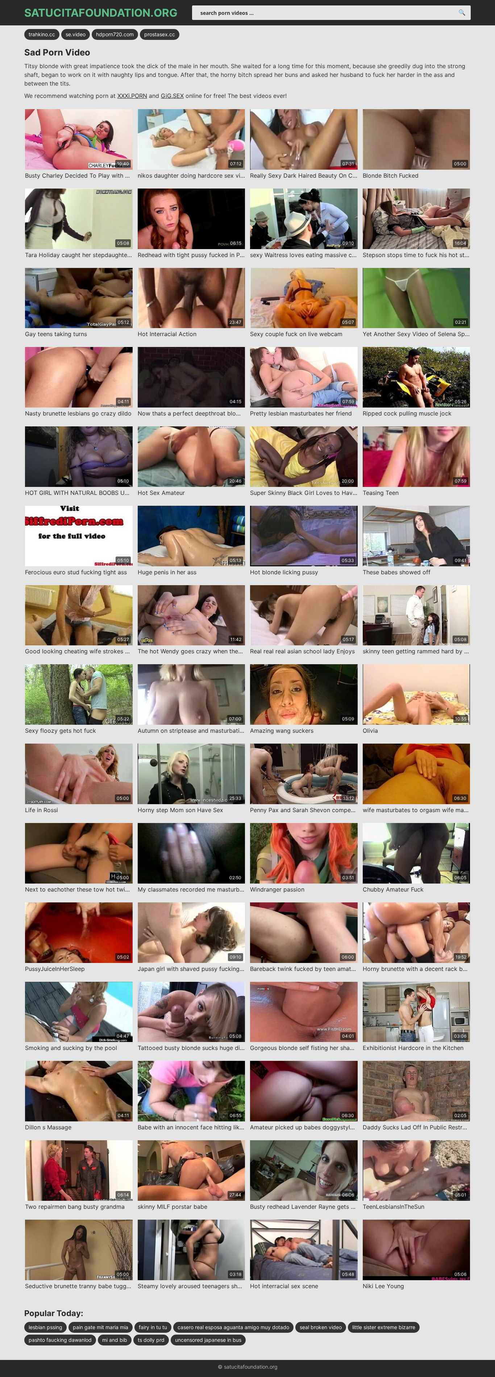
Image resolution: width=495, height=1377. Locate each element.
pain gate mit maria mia (100, 1327)
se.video (76, 34)
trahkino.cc (42, 34)
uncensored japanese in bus (208, 1340)
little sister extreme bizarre (383, 1327)
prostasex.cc (159, 34)
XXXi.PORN (132, 95)
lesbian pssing (45, 1327)
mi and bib (114, 1340)
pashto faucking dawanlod (60, 1340)
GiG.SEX (172, 95)
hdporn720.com (115, 34)
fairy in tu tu (153, 1327)
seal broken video (321, 1327)
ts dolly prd (151, 1340)
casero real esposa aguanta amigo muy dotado (233, 1327)
